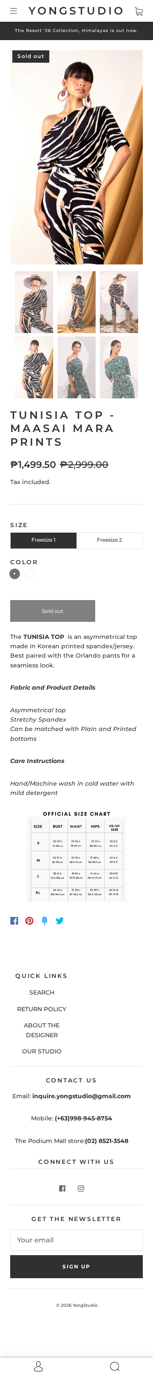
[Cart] (139, 11)
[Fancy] (44, 921)
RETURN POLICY (41, 1009)
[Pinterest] (29, 921)
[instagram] (80, 1188)
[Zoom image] (76, 159)
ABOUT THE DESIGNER (42, 1030)
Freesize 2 (109, 540)
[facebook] (62, 1188)
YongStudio (76, 10)
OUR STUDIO (42, 1051)
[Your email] (76, 1240)
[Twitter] (60, 921)
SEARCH (41, 992)
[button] (23, 159)
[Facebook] (14, 921)
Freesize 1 (43, 540)
